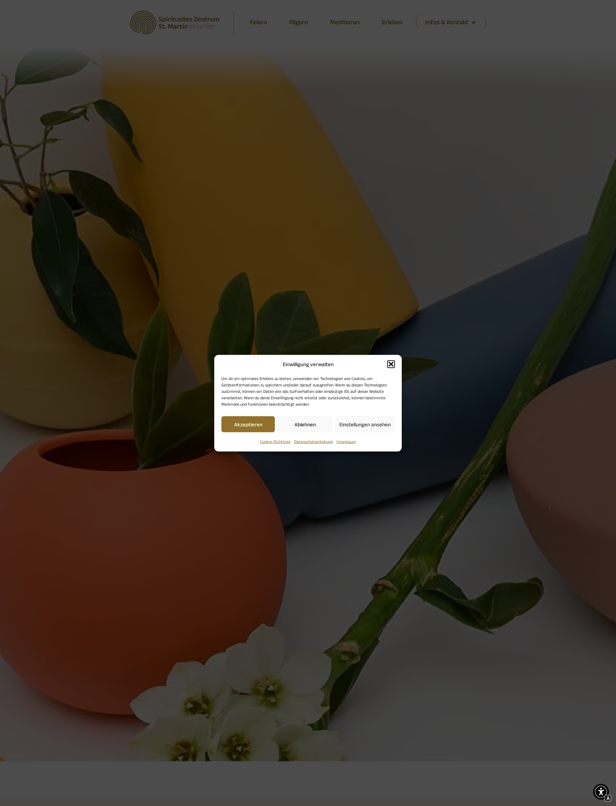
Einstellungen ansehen (365, 424)
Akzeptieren (248, 424)
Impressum (346, 441)
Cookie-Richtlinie (275, 441)
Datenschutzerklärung (313, 441)
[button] (391, 364)
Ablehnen (305, 424)
